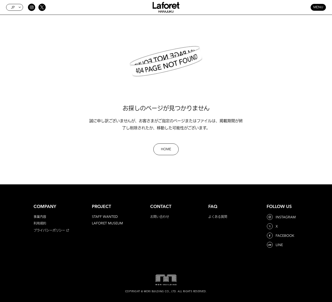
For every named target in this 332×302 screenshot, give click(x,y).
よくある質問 (217, 216)
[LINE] (270, 244)
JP (13, 7)
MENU (318, 7)
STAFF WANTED (105, 216)
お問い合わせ (159, 216)
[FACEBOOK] (270, 235)
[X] (270, 226)
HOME (166, 149)
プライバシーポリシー (49, 230)
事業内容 (40, 216)
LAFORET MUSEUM (107, 223)
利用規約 (40, 223)
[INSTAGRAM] (270, 217)
